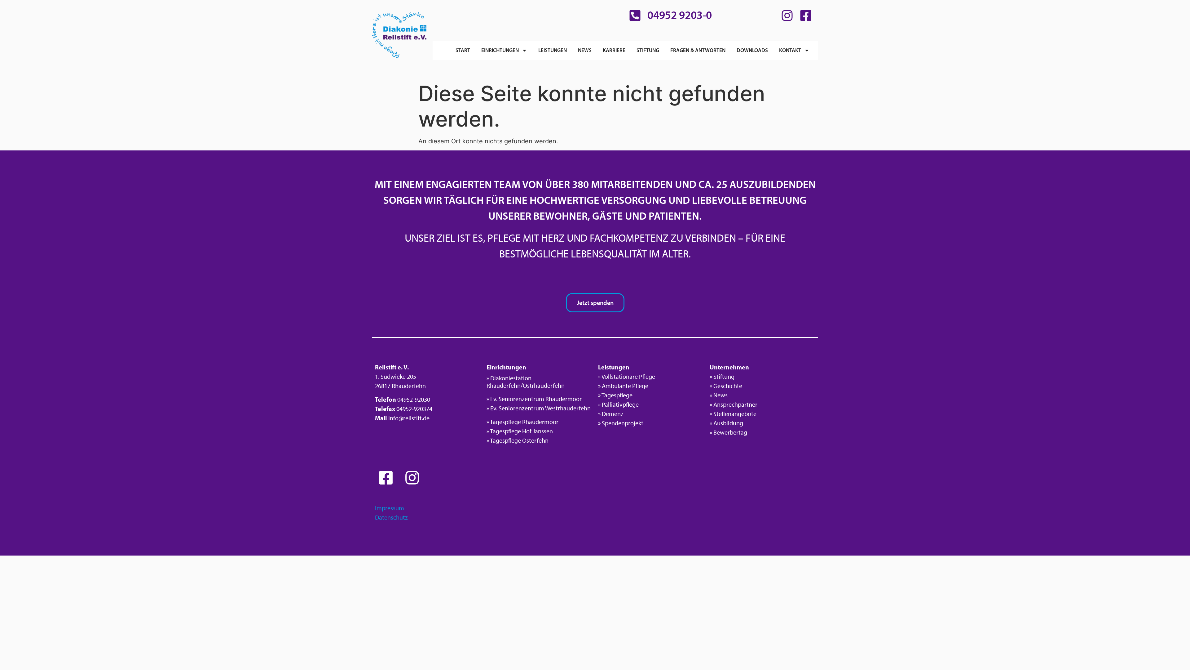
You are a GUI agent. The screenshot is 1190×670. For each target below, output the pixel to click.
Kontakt (790, 50)
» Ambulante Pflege (623, 386)
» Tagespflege (615, 395)
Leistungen (552, 50)
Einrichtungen (500, 50)
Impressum (389, 508)
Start (463, 50)
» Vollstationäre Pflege (626, 376)
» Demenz (611, 414)
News (585, 50)
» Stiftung (722, 376)
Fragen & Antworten (697, 50)
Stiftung (648, 50)
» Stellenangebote (733, 414)
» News (719, 395)
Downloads (752, 50)
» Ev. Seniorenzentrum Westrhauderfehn (539, 408)
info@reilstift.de (409, 418)
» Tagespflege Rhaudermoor (522, 422)
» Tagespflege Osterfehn (518, 440)
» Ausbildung (726, 423)
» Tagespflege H (506, 431)
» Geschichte (726, 386)
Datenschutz (391, 517)
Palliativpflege (620, 404)
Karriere (614, 50)
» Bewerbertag (728, 432)
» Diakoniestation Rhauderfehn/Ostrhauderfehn (526, 381)
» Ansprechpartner (733, 404)
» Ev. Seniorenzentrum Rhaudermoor (534, 399)
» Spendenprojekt (620, 423)
